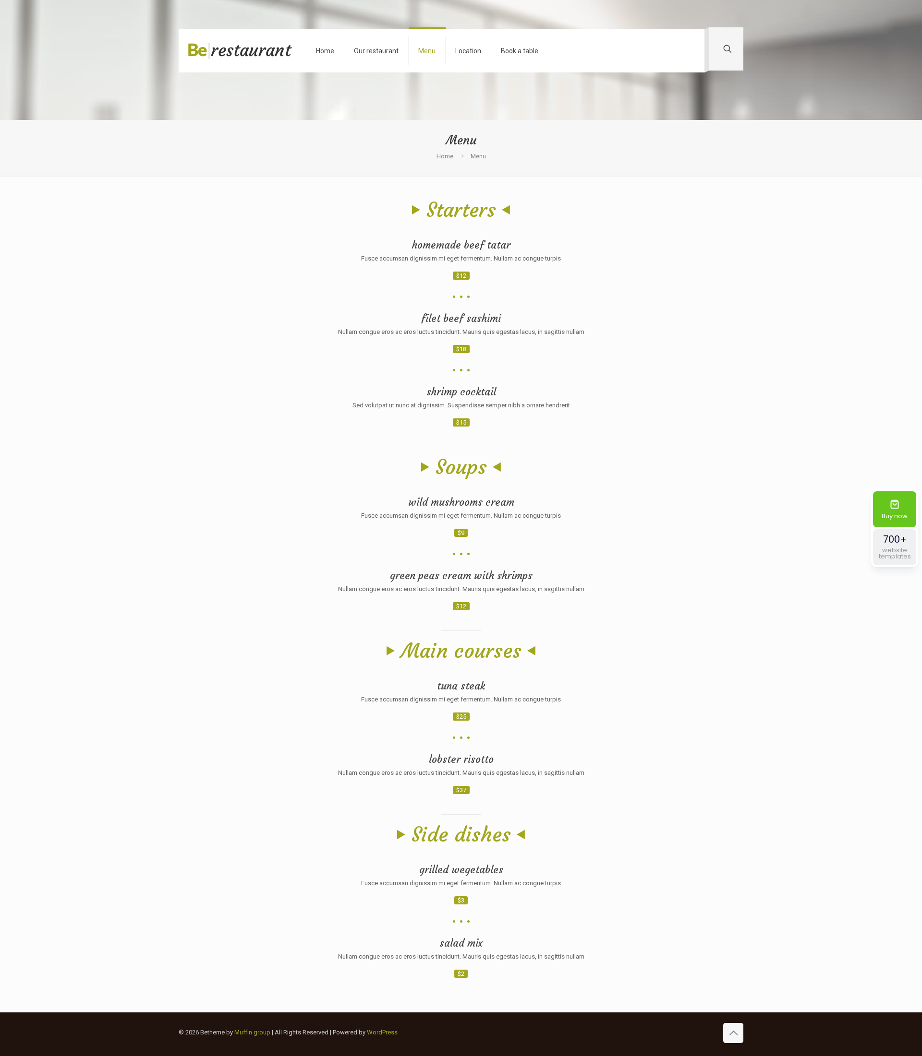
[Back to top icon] (733, 1033)
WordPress (382, 1032)
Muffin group (252, 1032)
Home (445, 156)
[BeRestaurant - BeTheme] (240, 50)
